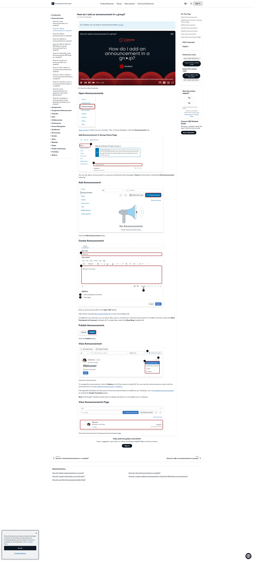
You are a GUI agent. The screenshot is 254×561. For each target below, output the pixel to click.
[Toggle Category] (51, 15)
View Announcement (188, 34)
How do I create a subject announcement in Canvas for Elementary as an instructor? (158, 476)
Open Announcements (189, 17)
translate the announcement (163, 391)
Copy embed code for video (191, 76)
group (121, 25)
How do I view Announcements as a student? (144, 473)
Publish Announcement (189, 31)
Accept (20, 548)
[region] (20, 544)
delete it (119, 387)
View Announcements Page (191, 37)
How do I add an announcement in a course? (68, 473)
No (189, 103)
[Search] (191, 3)
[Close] (36, 533)
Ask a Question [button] (188, 132)
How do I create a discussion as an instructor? (68, 476)
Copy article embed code (192, 63)
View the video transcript (89, 88)
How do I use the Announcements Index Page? (68, 480)
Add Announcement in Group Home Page (191, 21)
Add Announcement (188, 25)
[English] (61, 3)
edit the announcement (105, 387)
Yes (189, 98)
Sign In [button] (127, 446)
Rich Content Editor (101, 314)
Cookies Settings (20, 553)
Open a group (83, 130)
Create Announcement (189, 28)
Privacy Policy (188, 114)
